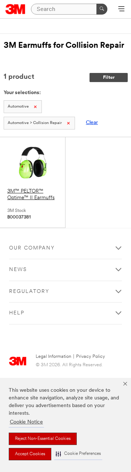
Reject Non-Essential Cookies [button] (43, 439)
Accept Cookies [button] (30, 454)
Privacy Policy (90, 356)
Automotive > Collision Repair (35, 123)
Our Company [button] (32, 248)
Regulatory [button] (29, 291)
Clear (92, 122)
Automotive (18, 107)
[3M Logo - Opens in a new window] (15, 9)
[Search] (101, 9)
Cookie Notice (26, 422)
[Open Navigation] (121, 9)
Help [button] (16, 313)
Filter (109, 77)
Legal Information (53, 356)
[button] (78, 454)
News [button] (18, 269)
